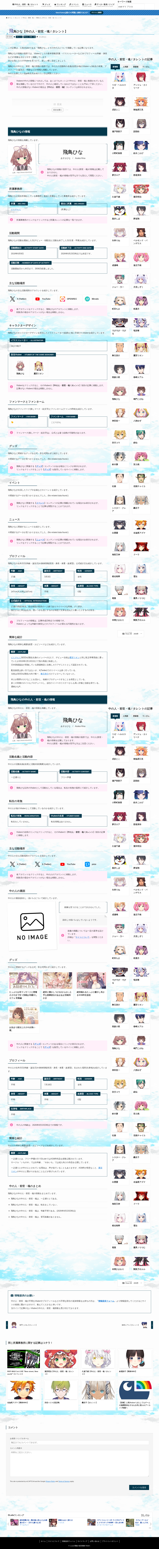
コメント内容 (16, 1448)
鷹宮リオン (75, 657)
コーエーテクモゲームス (105, 1525)
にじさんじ (42, 37)
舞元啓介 (45, 674)
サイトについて (82, 937)
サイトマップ (82, 1541)
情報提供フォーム (106, 1301)
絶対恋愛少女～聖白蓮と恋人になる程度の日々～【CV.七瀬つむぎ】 (33, 1521)
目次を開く (57, 110)
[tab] (115, 66)
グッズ (39, 466)
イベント (40, 503)
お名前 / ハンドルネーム (19, 1438)
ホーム (43, 1541)
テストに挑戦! (97, 12)
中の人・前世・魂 (29, 37)
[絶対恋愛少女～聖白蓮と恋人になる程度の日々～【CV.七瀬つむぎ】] (14, 1523)
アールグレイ (24, 1525)
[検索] (150, 7)
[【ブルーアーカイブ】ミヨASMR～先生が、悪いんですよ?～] (130, 1523)
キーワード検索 (124, 2)
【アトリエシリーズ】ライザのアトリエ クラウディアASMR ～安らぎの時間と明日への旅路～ (110, 1522)
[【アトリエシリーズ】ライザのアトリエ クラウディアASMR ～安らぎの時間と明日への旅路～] (91, 1523)
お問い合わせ (94, 1541)
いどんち (61, 1522)
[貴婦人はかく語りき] (53, 1523)
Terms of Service (64, 1481)
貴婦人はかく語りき (65, 1520)
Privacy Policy (50, 1481)
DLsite (145, 1515)
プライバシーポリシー (110, 1541)
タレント (19, 37)
